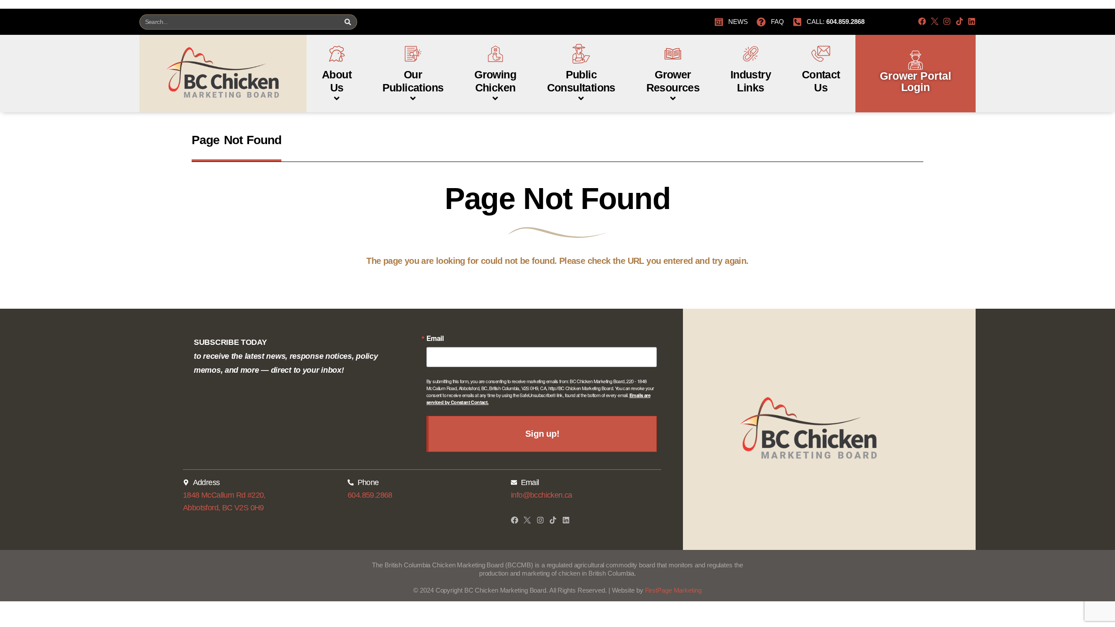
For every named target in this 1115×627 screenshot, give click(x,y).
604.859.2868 (370, 495)
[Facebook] (922, 21)
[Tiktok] (959, 21)
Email (434, 338)
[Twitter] (935, 21)
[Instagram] (947, 21)
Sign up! (542, 433)
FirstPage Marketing (673, 590)
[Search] (347, 22)
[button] (336, 69)
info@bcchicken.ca (541, 495)
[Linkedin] (972, 21)
